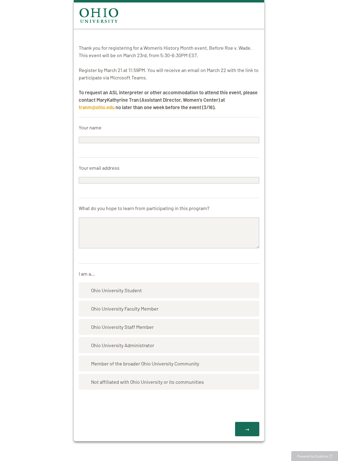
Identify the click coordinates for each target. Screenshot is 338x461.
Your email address (99, 168)
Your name (90, 127)
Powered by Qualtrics (312, 456)
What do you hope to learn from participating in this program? (144, 208)
